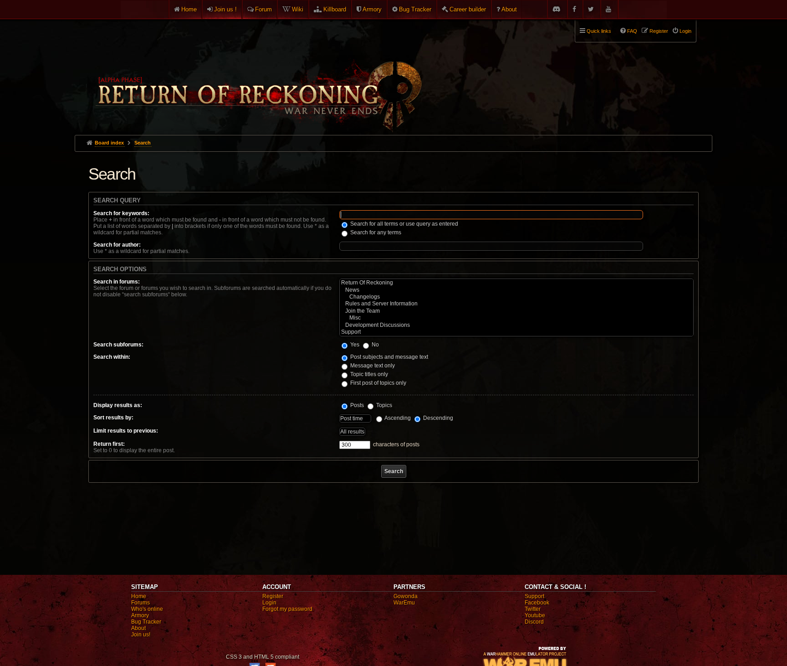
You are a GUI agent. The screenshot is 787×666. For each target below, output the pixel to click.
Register (272, 596)
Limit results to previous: (125, 431)
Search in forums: (116, 282)
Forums (140, 602)
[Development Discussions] (516, 325)
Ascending (397, 418)
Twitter (533, 609)
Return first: (109, 444)
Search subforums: (118, 344)
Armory (372, 9)
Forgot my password (287, 609)
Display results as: (117, 405)
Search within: (111, 357)
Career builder (468, 9)
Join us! (140, 634)
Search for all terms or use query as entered (403, 224)
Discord (534, 622)
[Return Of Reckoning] (516, 282)
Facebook (537, 602)
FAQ (632, 31)
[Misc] (516, 318)
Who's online (147, 609)
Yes (354, 344)
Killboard (334, 9)
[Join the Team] (516, 311)
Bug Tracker (415, 9)
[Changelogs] (516, 297)
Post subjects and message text (388, 357)
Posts (356, 405)
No (374, 344)
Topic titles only (368, 374)
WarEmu (404, 602)
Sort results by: (113, 417)
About (509, 9)
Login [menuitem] (685, 31)
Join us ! (225, 9)
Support (534, 596)
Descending (437, 418)
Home (189, 9)
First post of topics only (377, 383)
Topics (383, 405)
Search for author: (117, 245)
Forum (263, 9)
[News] (516, 290)
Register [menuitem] (658, 31)
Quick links (599, 31)
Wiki (297, 9)
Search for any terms (375, 232)
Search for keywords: (121, 213)
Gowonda (406, 596)
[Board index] (257, 73)
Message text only (372, 365)
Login (269, 602)
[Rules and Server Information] (516, 303)
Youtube (535, 615)
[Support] (516, 332)
